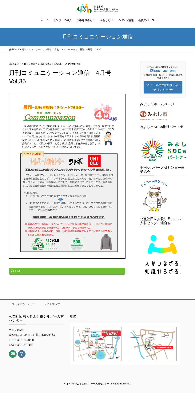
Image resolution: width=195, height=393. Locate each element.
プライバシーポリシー (25, 304)
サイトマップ (52, 304)
